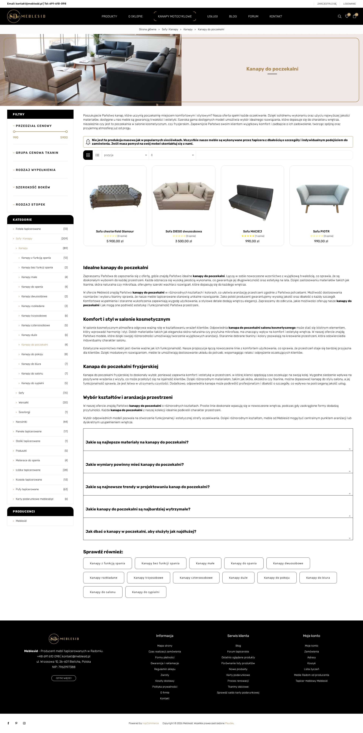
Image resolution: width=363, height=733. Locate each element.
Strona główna (147, 29)
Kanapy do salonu (103, 592)
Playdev (229, 723)
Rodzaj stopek (30, 204)
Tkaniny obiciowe (238, 686)
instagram (24, 723)
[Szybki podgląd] (115, 197)
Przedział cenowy (34, 126)
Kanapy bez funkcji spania (161, 563)
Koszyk (311, 663)
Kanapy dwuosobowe (288, 563)
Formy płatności (165, 657)
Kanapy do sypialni (146, 592)
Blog (238, 645)
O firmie (164, 692)
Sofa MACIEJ (252, 231)
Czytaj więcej (63, 678)
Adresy (311, 657)
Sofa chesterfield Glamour (115, 231)
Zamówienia (311, 651)
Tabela (88, 155)
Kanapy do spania (244, 563)
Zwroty (165, 675)
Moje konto (311, 645)
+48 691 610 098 (48, 656)
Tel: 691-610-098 (55, 3)
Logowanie (349, 3)
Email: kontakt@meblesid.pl (25, 3)
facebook (8, 723)
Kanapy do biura (318, 577)
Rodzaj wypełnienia (36, 170)
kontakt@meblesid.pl (76, 656)
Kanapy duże (238, 577)
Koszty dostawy (164, 681)
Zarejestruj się (327, 3)
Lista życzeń (311, 669)
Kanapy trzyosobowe (148, 577)
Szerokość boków (33, 187)
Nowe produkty (238, 669)
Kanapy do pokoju (277, 577)
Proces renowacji (238, 681)
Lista (97, 155)
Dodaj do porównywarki (134, 169)
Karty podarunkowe (238, 675)
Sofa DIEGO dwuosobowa (184, 231)
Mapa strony (164, 645)
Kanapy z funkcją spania (107, 563)
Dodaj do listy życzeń (143, 169)
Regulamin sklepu (164, 669)
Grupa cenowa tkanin (37, 153)
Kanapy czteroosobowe (196, 577)
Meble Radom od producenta (311, 675)
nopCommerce (151, 723)
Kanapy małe (205, 563)
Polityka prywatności (164, 686)
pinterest (16, 723)
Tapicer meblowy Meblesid (311, 681)
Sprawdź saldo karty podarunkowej (238, 692)
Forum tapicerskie (238, 651)
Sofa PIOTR (321, 231)
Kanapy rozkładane (103, 577)
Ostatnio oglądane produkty (238, 657)
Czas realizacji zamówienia (165, 651)
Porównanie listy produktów (238, 663)
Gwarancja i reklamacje (165, 663)
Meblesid (21, 521)
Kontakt (164, 698)
